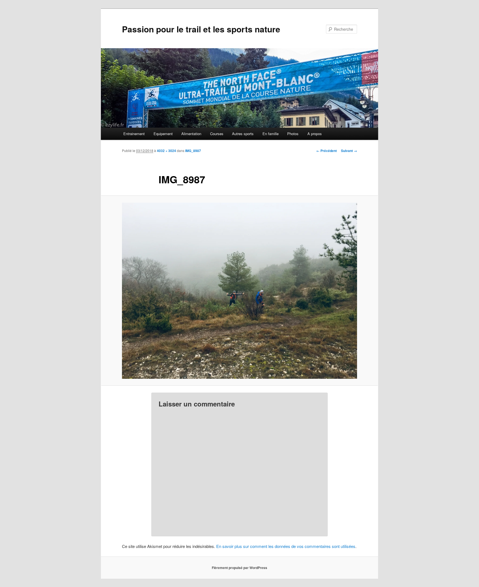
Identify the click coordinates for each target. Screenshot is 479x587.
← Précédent (326, 150)
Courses (216, 133)
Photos (293, 133)
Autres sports (243, 133)
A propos (314, 133)
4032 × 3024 (166, 150)
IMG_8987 (193, 150)
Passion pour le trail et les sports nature (201, 29)
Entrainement (134, 133)
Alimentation (191, 133)
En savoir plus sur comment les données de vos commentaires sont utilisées (285, 546)
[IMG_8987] (239, 291)
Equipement (163, 133)
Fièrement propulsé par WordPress (239, 567)
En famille (271, 133)
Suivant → (349, 150)
